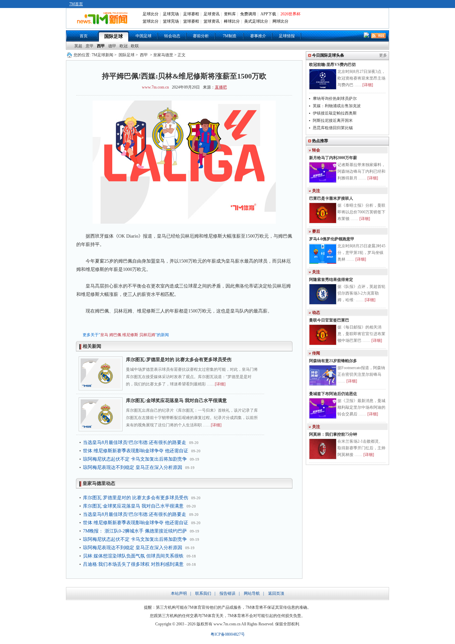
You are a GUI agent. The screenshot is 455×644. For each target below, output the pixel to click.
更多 (383, 55)
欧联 (135, 46)
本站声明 (179, 593)
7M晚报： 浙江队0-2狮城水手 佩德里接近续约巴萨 (135, 531)
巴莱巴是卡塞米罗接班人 (331, 198)
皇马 (104, 334)
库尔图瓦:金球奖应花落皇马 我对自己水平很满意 (176, 400)
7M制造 (229, 36)
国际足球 (113, 36)
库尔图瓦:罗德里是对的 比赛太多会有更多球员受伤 (178, 359)
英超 (78, 46)
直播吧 (221, 87)
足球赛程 (191, 14)
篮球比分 (151, 21)
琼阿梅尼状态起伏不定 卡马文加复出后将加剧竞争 (135, 459)
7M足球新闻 (102, 55)
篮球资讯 (212, 21)
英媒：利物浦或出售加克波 (337, 106)
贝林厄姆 (147, 334)
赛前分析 (201, 36)
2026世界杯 (290, 14)
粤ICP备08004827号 (228, 634)
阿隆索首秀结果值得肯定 (331, 279)
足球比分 (151, 14)
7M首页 (76, 4)
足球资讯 (212, 14)
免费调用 (248, 14)
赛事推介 (258, 36)
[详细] (220, 384)
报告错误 (227, 593)
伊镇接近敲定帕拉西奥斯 (335, 113)
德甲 (112, 46)
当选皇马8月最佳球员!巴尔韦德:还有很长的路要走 (134, 442)
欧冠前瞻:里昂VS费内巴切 (332, 64)
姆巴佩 (115, 334)
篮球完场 (171, 21)
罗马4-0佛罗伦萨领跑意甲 (331, 239)
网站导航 (252, 593)
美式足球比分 (256, 21)
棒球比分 (232, 21)
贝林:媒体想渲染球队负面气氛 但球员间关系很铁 (133, 555)
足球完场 (171, 14)
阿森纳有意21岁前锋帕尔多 (333, 360)
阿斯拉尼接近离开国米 (333, 120)
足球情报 (287, 36)
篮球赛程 (191, 21)
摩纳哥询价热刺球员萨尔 (335, 98)
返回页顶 (276, 593)
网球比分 (280, 21)
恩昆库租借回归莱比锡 (333, 127)
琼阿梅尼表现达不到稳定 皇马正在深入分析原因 (132, 467)
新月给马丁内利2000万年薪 (333, 157)
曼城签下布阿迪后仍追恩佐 (333, 393)
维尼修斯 (130, 334)
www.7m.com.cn (155, 87)
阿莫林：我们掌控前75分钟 (333, 434)
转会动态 (172, 36)
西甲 (101, 46)
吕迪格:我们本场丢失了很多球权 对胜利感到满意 (133, 564)
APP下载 (268, 14)
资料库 (230, 14)
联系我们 (203, 593)
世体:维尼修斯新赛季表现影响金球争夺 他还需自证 (135, 450)
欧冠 (124, 46)
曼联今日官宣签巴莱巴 (329, 320)
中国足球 (144, 36)
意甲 (90, 46)
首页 (84, 36)
